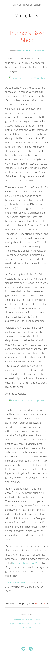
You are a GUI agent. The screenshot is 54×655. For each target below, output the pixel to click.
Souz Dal (27, 628)
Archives (37, 5)
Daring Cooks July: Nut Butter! (27, 619)
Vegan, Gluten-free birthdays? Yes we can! (27, 624)
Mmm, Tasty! (27, 15)
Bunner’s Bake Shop (15, 582)
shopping (32, 51)
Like (44, 604)
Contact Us (27, 5)
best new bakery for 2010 (27, 563)
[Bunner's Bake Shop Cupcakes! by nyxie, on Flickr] (27, 79)
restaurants (23, 51)
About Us (17, 5)
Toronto (40, 51)
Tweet (37, 604)
